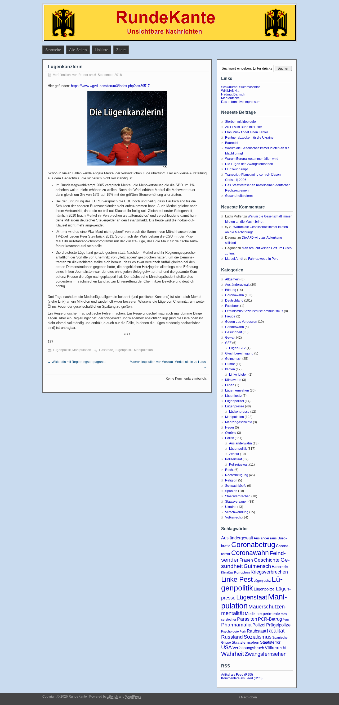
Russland (232, 637)
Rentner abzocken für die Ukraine (249, 137)
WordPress (133, 696)
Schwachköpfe (235, 486)
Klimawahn (233, 380)
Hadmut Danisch (233, 94)
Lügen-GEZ (237, 348)
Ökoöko (230, 433)
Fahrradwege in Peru (263, 259)
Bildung (230, 290)
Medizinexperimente (262, 613)
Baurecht (231, 143)
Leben (229, 385)
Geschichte (267, 560)
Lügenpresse (234, 406)
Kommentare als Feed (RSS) (241, 678)
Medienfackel (230, 98)
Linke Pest (237, 579)
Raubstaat (256, 631)
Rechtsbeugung (236, 475)
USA (226, 647)
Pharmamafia (236, 624)
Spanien (231, 491)
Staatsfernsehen (245, 642)
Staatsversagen (236, 501)
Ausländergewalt (237, 284)
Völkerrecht (233, 517)
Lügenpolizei (234, 401)
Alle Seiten (78, 50)
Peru (286, 619)
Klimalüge (227, 572)
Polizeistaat (233, 459)
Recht (229, 470)
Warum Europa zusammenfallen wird (251, 159)
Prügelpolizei (279, 624)
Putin (243, 631)
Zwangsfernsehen (266, 654)
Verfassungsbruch (248, 647)
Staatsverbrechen (238, 496)
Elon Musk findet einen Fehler (246, 132)
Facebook (232, 306)
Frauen (246, 560)
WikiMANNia (230, 91)
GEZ (228, 343)
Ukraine (231, 507)
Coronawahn (234, 295)
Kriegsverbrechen (269, 572)
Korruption (242, 572)
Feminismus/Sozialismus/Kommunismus (254, 311)
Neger (229, 427)
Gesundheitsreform (239, 196)
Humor (230, 364)
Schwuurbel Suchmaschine (241, 87)
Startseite (53, 50)
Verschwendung (236, 512)
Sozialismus (257, 637)
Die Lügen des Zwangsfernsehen (249, 164)
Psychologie (230, 631)
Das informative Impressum (240, 102)
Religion (231, 480)
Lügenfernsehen (237, 390)
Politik (229, 438)
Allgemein (232, 279)
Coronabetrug (253, 544)
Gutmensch (233, 359)
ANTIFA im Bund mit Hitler (243, 127)
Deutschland (234, 300)
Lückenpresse (239, 411)
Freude (230, 316)
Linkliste (101, 50)
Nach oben (249, 697)
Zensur (234, 454)
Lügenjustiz (233, 396)
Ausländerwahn (240, 443)
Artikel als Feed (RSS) (237, 674)
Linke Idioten (238, 374)
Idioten (230, 369)
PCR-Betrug (270, 619)
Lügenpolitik (62, 350)
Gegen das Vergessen (241, 322)
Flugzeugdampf (236, 169)
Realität (276, 631)
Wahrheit (232, 654)
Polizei (258, 624)
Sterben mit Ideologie (240, 122)
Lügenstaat (251, 597)
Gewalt (230, 337)
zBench (112, 696)
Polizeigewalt (238, 464)
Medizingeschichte (238, 422)
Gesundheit (233, 332)
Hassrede (106, 350)
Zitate (121, 50)
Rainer (83, 75)
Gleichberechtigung (239, 353)
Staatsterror (270, 642)
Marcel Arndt (234, 259)
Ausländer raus (265, 538)
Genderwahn (234, 327)
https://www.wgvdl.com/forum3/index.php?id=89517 (110, 86)
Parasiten (247, 619)
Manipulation (81, 350)
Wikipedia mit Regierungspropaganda (77, 362)
